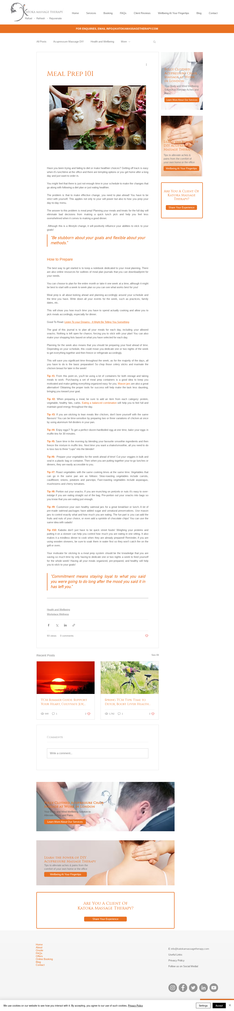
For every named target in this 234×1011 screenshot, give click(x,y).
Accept (219, 1005)
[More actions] (146, 64)
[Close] (230, 1005)
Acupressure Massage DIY (68, 41)
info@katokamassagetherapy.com (190, 948)
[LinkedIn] (203, 987)
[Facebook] (183, 987)
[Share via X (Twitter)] (57, 625)
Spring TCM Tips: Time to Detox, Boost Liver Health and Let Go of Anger (127, 702)
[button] (154, 41)
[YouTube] (214, 987)
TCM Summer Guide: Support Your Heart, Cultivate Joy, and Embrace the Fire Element (64, 702)
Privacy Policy (135, 1005)
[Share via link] (73, 625)
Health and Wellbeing (102, 41)
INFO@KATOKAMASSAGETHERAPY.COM (132, 28)
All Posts (41, 41)
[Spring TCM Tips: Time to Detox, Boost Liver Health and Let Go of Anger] (130, 677)
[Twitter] (193, 987)
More (124, 41)
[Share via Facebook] (48, 625)
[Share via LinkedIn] (65, 625)
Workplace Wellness (58, 614)
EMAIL (102, 28)
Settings (203, 1005)
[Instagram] (172, 987)
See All (155, 655)
